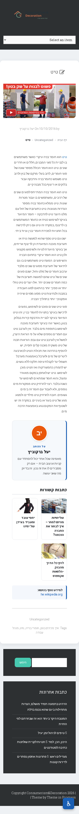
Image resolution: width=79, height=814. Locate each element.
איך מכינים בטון (49, 628)
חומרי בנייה (32, 628)
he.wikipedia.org (52, 594)
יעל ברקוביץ (39, 452)
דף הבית (62, 140)
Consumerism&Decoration (39, 14)
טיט (64, 157)
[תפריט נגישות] (68, 803)
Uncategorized (44, 140)
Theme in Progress (61, 797)
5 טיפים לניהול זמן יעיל (52, 733)
